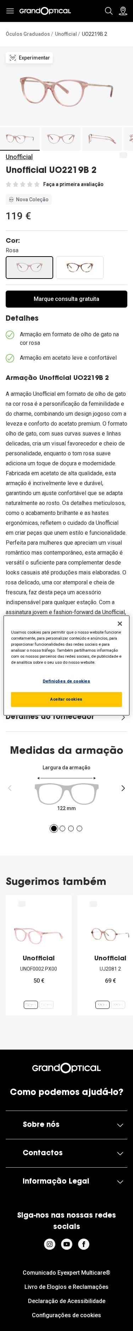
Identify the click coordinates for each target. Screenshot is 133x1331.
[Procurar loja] (123, 11)
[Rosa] (29, 267)
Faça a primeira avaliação (73, 184)
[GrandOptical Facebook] (83, 1244)
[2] (62, 828)
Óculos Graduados (28, 34)
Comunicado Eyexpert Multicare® (66, 1272)
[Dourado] (80, 267)
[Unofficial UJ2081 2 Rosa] (102, 1005)
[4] (79, 828)
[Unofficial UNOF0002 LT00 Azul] (46, 1005)
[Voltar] (10, 788)
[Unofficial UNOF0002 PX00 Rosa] (31, 1005)
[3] (71, 828)
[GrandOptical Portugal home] (66, 1068)
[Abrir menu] (10, 11)
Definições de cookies (66, 681)
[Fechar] (120, 623)
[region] (66, 665)
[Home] (45, 11)
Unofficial (66, 34)
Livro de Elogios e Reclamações (66, 1287)
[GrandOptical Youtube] (66, 1244)
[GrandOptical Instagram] (49, 1244)
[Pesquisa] (109, 11)
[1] (54, 828)
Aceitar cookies (66, 699)
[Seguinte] (123, 788)
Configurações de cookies (66, 1315)
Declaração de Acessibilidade (66, 1301)
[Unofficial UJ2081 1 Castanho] (118, 1005)
